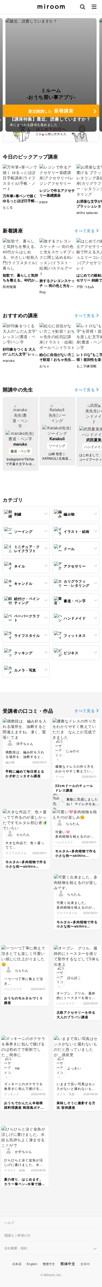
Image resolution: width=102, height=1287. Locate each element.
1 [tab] (36, 135)
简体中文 (67, 1263)
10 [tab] (66, 135)
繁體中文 (49, 1264)
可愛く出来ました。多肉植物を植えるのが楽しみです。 (76, 907)
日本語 (17, 1264)
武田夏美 (93, 439)
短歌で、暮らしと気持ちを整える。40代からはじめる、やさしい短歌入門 (20, 283)
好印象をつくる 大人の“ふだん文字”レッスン (20, 353)
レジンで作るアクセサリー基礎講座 (57, 193)
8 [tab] (59, 135)
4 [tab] (46, 135)
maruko (20, 444)
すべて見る (85, 230)
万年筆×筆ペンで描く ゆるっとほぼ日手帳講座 (20, 200)
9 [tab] (62, 135)
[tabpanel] (51, 75)
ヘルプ (9, 1222)
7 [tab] (56, 135)
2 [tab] (40, 135)
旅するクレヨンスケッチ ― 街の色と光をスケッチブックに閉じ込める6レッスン (57, 288)
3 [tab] (43, 135)
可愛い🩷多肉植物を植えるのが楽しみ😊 (74, 836)
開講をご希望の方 (17, 1235)
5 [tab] (49, 135)
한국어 (85, 1264)
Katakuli (57, 438)
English (32, 1264)
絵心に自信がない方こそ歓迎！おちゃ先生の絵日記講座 (57, 359)
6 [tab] (53, 135)
